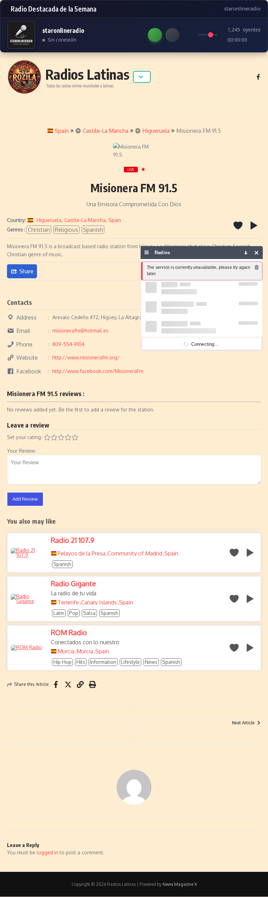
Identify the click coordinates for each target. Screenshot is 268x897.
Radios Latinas (87, 74)
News (151, 662)
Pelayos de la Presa (81, 553)
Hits (80, 662)
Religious (66, 229)
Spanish (93, 229)
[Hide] (257, 252)
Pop (73, 613)
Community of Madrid (134, 553)
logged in (47, 852)
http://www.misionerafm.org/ (86, 357)
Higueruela (156, 130)
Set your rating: (24, 437)
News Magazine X (180, 884)
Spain (62, 130)
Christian (39, 229)
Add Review (25, 499)
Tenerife (68, 602)
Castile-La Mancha (105, 130)
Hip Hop (62, 662)
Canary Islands (99, 602)
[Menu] (147, 252)
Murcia (66, 651)
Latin (58, 613)
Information (103, 662)
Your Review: (21, 451)
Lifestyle (130, 662)
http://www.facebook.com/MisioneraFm (97, 371)
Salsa (89, 613)
